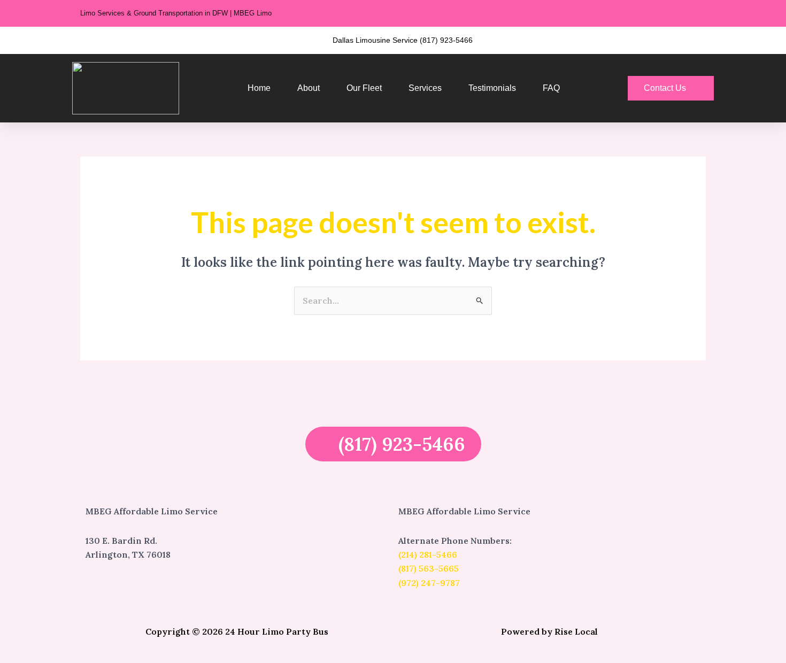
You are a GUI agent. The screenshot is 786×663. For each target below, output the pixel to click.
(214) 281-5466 (427, 554)
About (308, 87)
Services (425, 87)
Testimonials (492, 87)
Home (259, 87)
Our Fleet (364, 87)
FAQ (551, 87)
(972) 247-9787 (429, 582)
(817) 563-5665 (428, 568)
